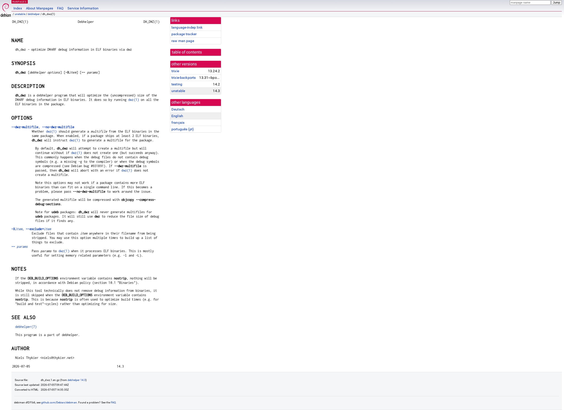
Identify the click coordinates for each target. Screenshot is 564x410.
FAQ (60, 8)
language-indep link (186, 27)
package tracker (184, 34)
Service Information (82, 8)
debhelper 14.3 (77, 380)
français (177, 122)
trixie (175, 71)
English (177, 116)
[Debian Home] (5, 9)
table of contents (187, 52)
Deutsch (177, 109)
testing (176, 84)
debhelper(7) (26, 327)
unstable (20, 14)
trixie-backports (183, 78)
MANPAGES (20, 1)
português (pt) (182, 129)
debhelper (34, 14)
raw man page (182, 41)
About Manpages (39, 8)
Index (17, 8)
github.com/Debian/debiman (59, 402)
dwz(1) (133, 100)
